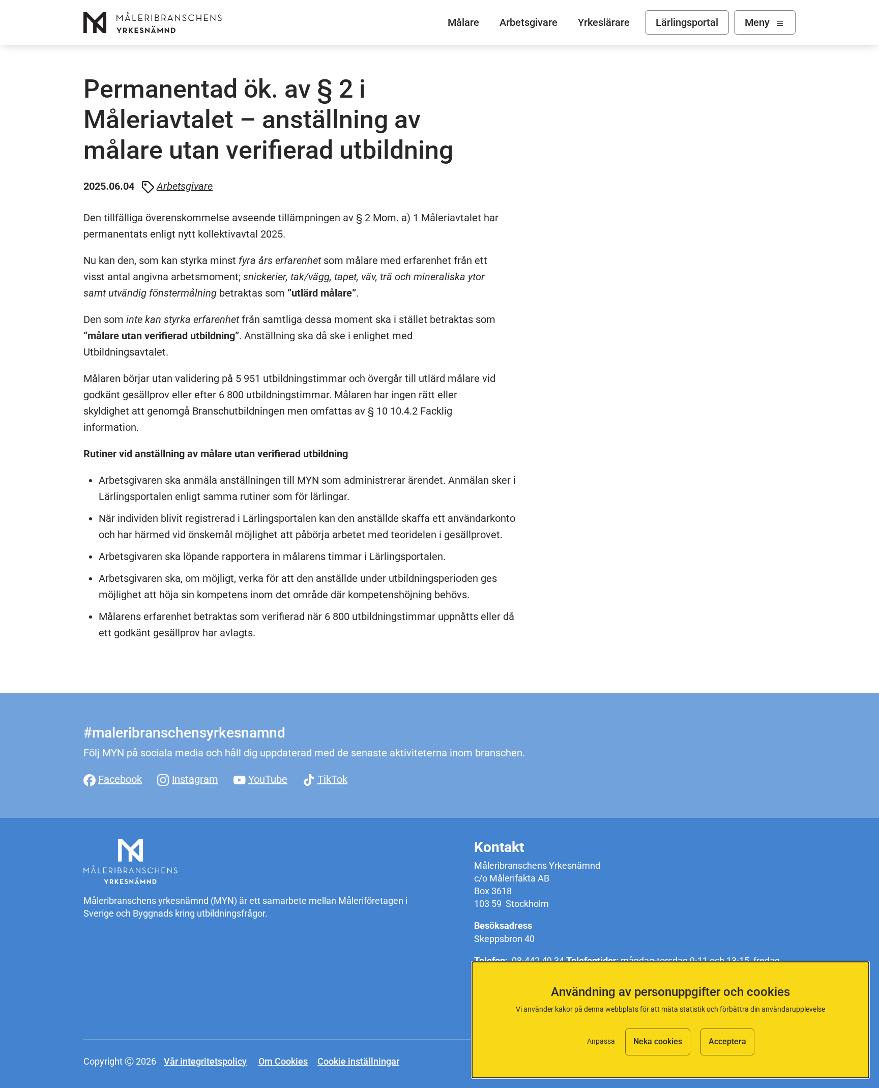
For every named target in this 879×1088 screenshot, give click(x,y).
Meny (757, 22)
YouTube (267, 779)
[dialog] (670, 1020)
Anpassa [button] (601, 1041)
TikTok (332, 779)
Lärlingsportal (687, 22)
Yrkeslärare (604, 22)
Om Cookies (283, 1061)
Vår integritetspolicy (205, 1061)
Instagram (195, 779)
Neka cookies (657, 1041)
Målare (152, 22)
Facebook (120, 779)
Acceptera (727, 1041)
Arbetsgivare (529, 22)
